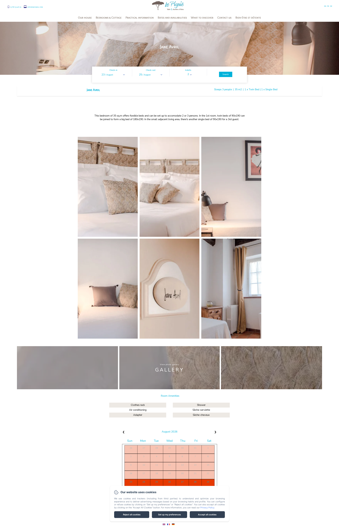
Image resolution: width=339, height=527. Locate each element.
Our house (85, 17)
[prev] (124, 432)
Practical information (140, 17)
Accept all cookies (207, 514)
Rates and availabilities (172, 17)
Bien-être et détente (248, 17)
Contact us (224, 17)
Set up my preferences (169, 514)
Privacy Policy (207, 507)
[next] (215, 432)
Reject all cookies (131, 514)
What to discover (202, 17)
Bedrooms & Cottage (109, 17)
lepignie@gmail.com (35, 7)
